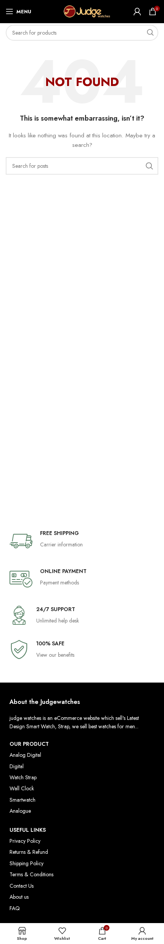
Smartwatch (22, 800)
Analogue (20, 811)
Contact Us (22, 886)
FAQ (15, 908)
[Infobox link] (82, 541)
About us (19, 897)
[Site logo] (82, 10)
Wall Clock (22, 788)
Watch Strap (23, 777)
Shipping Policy (26, 863)
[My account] (137, 11)
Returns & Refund (29, 852)
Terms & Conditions (31, 874)
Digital (17, 766)
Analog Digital (25, 755)
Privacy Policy (25, 841)
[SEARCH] (150, 33)
